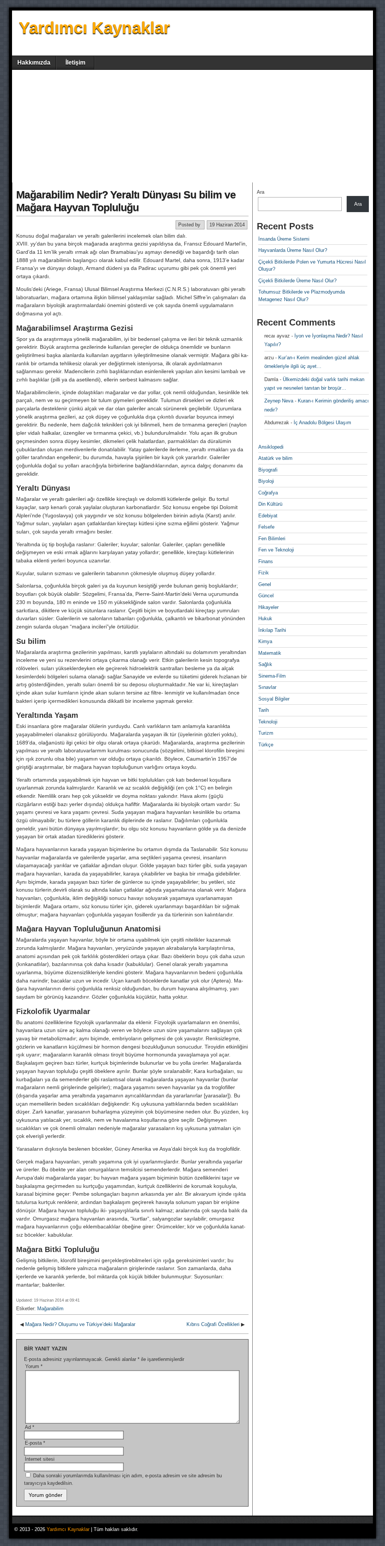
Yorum (33, 1366)
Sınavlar (267, 687)
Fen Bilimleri (271, 538)
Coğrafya (268, 493)
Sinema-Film (272, 676)
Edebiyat (267, 515)
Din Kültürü (270, 504)
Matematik (269, 653)
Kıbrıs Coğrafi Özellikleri (212, 1324)
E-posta (35, 1443)
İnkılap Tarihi (272, 630)
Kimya (265, 641)
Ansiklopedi (270, 447)
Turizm (265, 733)
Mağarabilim (50, 1308)
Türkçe (265, 744)
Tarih (263, 710)
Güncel (266, 595)
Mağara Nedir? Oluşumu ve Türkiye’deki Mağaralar (80, 1324)
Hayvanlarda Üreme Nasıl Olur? (292, 250)
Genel (264, 584)
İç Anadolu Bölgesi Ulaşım (322, 422)
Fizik (263, 573)
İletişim (75, 62)
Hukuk (265, 618)
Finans (265, 561)
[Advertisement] (192, 126)
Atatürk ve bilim (275, 458)
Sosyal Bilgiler (274, 699)
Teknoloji (267, 722)
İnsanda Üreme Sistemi (283, 239)
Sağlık (265, 664)
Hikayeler (268, 607)
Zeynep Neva (278, 401)
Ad (29, 1427)
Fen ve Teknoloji (276, 550)
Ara (260, 192)
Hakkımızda (33, 62)
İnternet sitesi (40, 1459)
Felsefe (266, 527)
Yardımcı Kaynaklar (94, 27)
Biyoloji (266, 481)
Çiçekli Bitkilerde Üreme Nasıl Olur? (297, 280)
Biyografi (267, 470)
